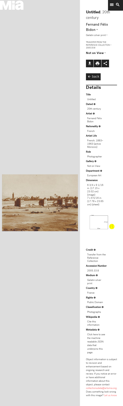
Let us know (110, 395)
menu (112, 4)
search (118, 4)
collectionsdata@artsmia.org (101, 388)
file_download (89, 63)
